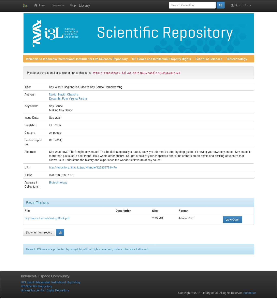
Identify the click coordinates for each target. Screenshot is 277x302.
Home (41, 5)
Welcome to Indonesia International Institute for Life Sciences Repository (77, 59)
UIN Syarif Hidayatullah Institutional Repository (51, 282)
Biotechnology (237, 59)
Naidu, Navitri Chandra (63, 94)
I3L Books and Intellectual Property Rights (161, 59)
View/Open (232, 219)
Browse (57, 5)
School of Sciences (208, 59)
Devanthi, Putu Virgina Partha (68, 98)
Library (84, 5)
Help (73, 5)
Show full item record (39, 232)
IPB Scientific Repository (36, 286)
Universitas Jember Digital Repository (45, 290)
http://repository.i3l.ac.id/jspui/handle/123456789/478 (83, 167)
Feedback (249, 293)
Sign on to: (241, 5)
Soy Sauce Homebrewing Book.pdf (47, 218)
